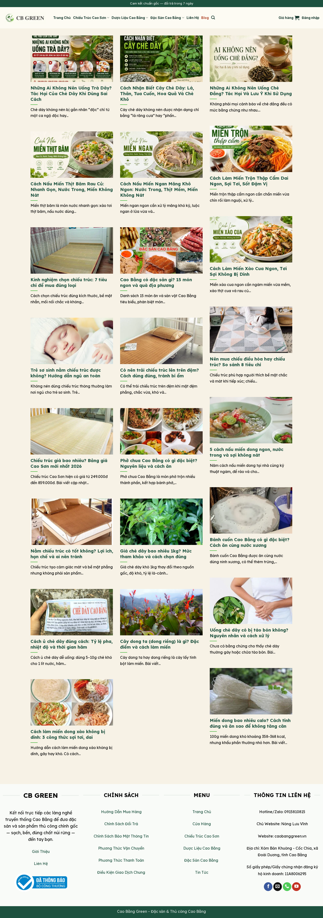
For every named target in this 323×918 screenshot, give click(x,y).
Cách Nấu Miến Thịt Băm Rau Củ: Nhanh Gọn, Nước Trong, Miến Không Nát (72, 189)
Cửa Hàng (201, 823)
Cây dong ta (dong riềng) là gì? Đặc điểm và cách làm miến (159, 644)
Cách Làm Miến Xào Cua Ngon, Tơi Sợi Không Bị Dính (248, 271)
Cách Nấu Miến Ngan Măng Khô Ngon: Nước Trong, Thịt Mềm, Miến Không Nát (159, 189)
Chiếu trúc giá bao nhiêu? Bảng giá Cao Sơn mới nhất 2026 (69, 463)
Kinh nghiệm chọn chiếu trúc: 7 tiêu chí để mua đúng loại (69, 282)
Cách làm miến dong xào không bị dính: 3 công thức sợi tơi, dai (68, 734)
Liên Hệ (193, 18)
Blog (205, 18)
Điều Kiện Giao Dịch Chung (121, 872)
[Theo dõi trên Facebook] (268, 886)
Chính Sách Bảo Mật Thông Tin (121, 836)
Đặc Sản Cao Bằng (165, 18)
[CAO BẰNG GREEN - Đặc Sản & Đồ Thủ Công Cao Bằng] (25, 18)
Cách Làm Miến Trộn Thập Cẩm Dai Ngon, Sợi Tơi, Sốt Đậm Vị (249, 181)
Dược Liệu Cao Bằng (128, 18)
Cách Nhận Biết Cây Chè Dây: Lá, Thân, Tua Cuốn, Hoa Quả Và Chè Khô (157, 93)
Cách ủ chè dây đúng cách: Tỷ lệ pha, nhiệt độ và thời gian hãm (72, 644)
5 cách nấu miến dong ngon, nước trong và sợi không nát (246, 452)
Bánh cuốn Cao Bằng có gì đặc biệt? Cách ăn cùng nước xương (249, 542)
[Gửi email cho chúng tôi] (277, 886)
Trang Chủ (62, 18)
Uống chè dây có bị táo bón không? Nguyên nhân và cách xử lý (249, 632)
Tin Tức (201, 872)
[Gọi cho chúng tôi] (287, 886)
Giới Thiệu (41, 851)
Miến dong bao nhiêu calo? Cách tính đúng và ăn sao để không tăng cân (250, 723)
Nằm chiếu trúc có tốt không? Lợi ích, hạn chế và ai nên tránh (72, 553)
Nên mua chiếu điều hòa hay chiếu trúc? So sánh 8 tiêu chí (247, 361)
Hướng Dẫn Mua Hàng (121, 811)
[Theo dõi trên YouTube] (296, 886)
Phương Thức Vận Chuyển (121, 848)
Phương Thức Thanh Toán (121, 860)
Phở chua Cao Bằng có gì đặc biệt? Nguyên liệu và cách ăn (158, 463)
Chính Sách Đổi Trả (121, 823)
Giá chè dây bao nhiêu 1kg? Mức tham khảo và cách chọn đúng (156, 553)
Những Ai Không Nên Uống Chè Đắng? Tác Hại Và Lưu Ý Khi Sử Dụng (251, 90)
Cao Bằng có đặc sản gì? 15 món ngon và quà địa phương (156, 282)
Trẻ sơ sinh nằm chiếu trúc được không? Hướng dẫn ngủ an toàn (66, 373)
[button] (213, 17)
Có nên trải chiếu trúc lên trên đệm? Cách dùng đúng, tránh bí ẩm (159, 373)
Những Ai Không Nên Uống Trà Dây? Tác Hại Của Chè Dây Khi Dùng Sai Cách (71, 93)
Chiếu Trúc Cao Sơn (89, 18)
